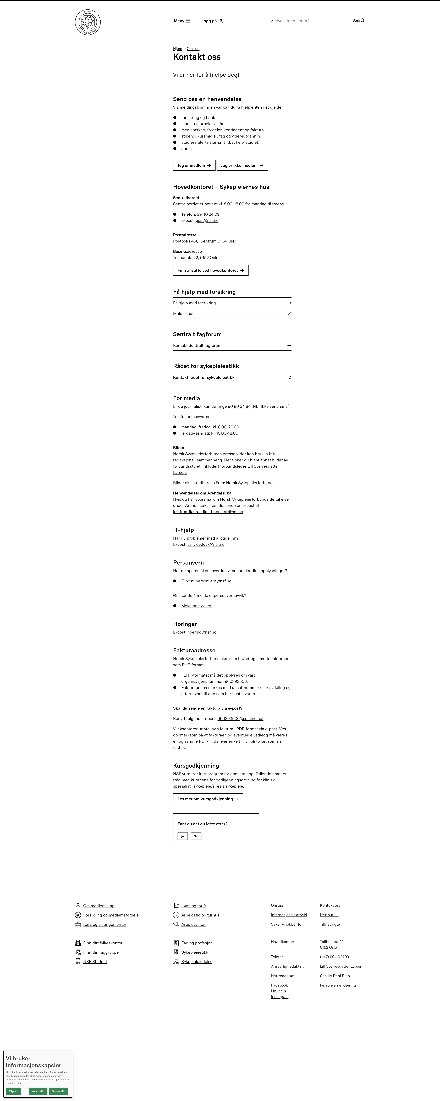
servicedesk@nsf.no (205, 544)
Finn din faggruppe (101, 952)
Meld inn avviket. (196, 605)
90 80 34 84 (239, 406)
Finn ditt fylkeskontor (103, 942)
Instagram (279, 996)
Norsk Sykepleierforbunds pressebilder (209, 453)
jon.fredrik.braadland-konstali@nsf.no (208, 511)
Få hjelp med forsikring (194, 302)
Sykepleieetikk (194, 952)
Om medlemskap (98, 905)
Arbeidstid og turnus (200, 915)
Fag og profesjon (197, 942)
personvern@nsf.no (213, 580)
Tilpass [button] (13, 1091)
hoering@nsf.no (201, 632)
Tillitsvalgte (330, 924)
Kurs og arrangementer (104, 924)
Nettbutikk (329, 914)
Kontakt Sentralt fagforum (197, 345)
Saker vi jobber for (287, 924)
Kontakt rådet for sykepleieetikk (204, 377)
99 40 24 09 (208, 214)
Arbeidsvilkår (193, 924)
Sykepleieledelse (196, 961)
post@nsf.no (207, 220)
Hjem (177, 48)
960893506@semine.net (240, 718)
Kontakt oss (330, 905)
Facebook (279, 985)
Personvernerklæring (338, 985)
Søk (357, 20)
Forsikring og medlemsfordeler (111, 915)
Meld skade (184, 313)
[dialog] (37, 1074)
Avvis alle (38, 1091)
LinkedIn (278, 990)
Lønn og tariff (193, 905)
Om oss (193, 48)
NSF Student (95, 961)
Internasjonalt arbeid (289, 914)
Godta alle (58, 1091)
